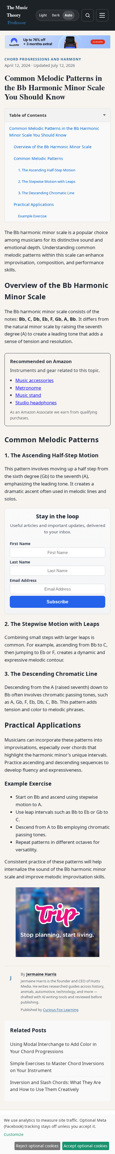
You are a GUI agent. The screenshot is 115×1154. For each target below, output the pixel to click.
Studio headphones (36, 402)
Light (43, 15)
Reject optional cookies (37, 1145)
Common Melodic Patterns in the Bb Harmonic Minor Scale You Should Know (54, 131)
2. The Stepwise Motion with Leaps (46, 181)
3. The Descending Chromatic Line (46, 192)
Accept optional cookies (85, 1145)
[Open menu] (102, 15)
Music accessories (34, 380)
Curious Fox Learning (60, 1009)
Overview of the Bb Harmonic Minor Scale (53, 146)
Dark (55, 15)
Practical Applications (34, 204)
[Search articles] (88, 15)
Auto (68, 15)
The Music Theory (17, 15)
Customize (13, 1134)
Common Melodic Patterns (38, 158)
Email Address (23, 580)
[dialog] (57, 1134)
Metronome (28, 388)
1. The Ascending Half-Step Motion (46, 170)
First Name (20, 543)
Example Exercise (32, 215)
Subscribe (57, 601)
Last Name (20, 562)
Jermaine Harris (41, 974)
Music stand (28, 395)
